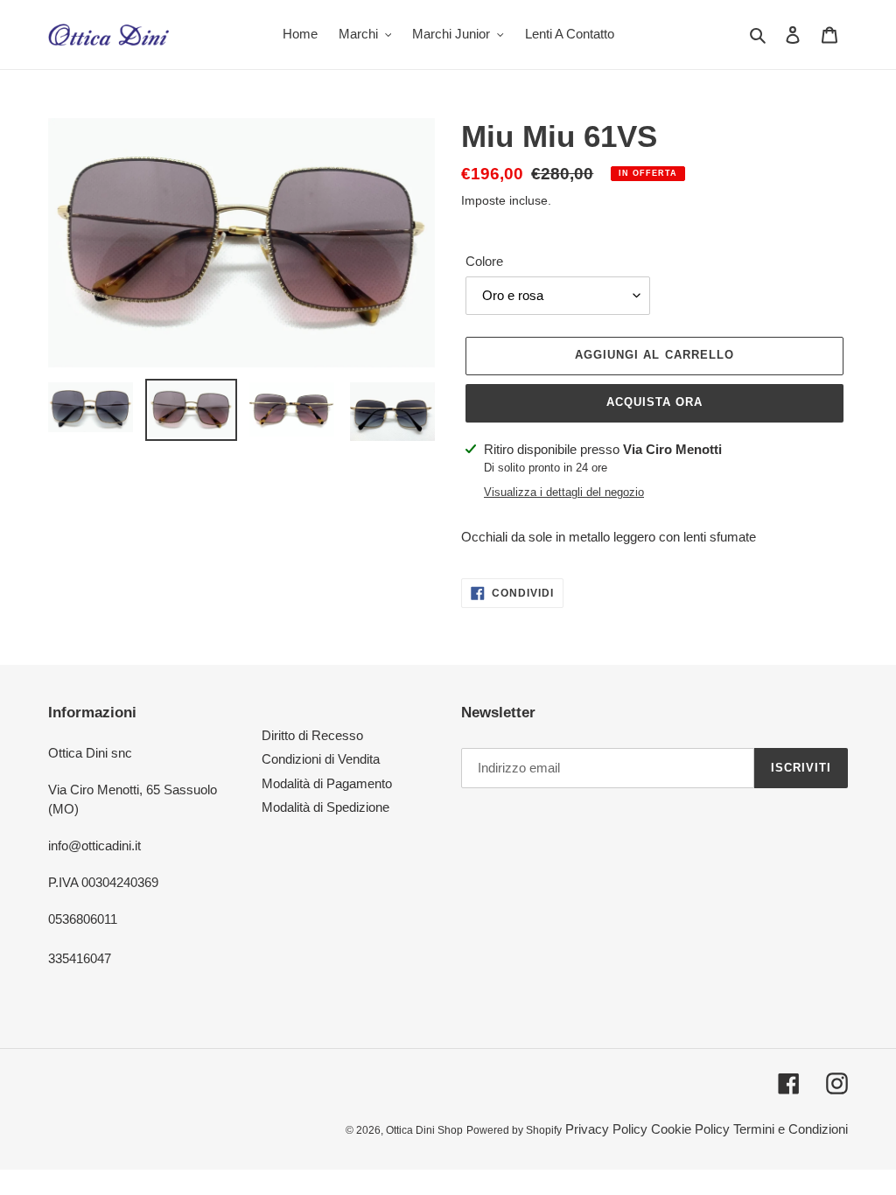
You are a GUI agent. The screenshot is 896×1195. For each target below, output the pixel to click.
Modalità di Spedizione (325, 807)
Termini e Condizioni (790, 1129)
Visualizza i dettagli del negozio (564, 492)
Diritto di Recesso (312, 735)
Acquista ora (654, 402)
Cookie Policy (690, 1129)
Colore (484, 261)
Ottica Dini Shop (424, 1130)
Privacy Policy (606, 1129)
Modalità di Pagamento (327, 783)
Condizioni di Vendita (321, 758)
